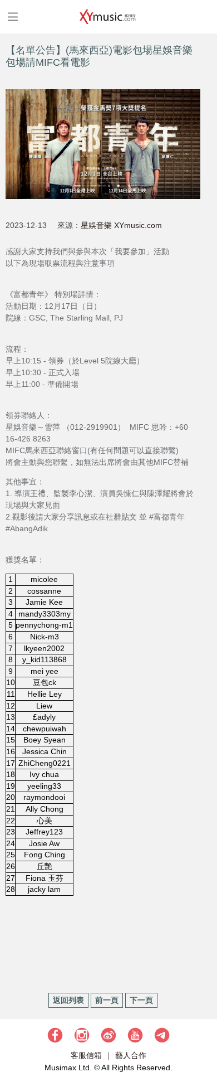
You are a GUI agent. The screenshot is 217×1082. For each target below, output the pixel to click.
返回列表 (68, 1000)
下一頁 (141, 1000)
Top (203, 1040)
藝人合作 (130, 1055)
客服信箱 (86, 1055)
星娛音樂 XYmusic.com (121, 225)
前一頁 (107, 1000)
